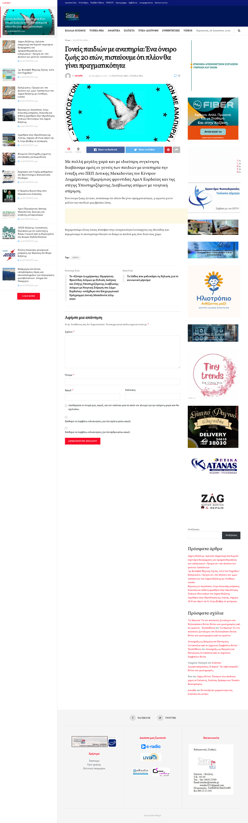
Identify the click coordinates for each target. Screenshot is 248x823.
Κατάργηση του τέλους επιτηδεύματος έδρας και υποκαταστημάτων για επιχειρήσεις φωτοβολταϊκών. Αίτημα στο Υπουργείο (36, 275)
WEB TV (110, 3)
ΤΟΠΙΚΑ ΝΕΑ (96, 30)
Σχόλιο (70, 332)
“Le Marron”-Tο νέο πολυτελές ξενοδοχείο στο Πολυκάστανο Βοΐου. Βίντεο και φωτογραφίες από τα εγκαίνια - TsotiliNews (214, 624)
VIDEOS (188, 30)
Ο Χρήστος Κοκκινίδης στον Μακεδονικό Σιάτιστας (32, 192)
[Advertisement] (126, 216)
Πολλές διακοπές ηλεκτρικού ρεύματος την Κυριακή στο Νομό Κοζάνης (34, 253)
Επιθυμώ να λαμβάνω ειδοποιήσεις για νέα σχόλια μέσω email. (98, 421)
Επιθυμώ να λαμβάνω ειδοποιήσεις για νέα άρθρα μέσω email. (97, 432)
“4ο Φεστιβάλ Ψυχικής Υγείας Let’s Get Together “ (36, 71)
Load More (28, 296)
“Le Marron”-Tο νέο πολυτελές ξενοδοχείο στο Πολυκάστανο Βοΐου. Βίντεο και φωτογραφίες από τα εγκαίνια (214, 632)
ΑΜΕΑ (75, 257)
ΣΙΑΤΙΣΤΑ (129, 30)
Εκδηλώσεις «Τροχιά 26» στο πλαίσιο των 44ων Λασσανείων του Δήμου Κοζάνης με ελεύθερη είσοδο (36, 92)
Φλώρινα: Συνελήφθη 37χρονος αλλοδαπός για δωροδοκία (34, 156)
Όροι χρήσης (94, 764)
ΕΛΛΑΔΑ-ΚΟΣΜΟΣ (75, 30)
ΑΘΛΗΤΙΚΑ (114, 30)
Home (68, 40)
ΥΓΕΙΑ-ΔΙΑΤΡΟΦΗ (148, 30)
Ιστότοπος (130, 390)
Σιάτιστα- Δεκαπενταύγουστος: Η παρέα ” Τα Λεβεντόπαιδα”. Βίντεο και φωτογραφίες (213, 666)
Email (69, 390)
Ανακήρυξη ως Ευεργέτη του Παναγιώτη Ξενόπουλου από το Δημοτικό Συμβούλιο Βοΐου (211, 653)
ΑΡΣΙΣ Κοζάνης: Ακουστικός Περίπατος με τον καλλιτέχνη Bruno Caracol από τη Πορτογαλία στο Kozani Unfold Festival (36, 232)
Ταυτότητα (94, 761)
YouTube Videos (97, 3)
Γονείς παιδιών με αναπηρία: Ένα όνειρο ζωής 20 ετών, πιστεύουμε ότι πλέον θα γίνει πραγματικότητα (26, 23)
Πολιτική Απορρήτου (94, 768)
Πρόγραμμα (121, 3)
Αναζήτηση (193, 529)
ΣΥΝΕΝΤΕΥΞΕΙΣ (171, 30)
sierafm (79, 76)
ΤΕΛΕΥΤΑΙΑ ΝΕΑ (80, 40)
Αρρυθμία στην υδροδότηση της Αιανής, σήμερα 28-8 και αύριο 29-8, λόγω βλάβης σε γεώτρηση (36, 138)
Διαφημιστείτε (146, 3)
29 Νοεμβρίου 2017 (98, 76)
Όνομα (69, 375)
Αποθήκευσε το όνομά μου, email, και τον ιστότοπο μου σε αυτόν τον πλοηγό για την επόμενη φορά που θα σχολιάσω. (123, 407)
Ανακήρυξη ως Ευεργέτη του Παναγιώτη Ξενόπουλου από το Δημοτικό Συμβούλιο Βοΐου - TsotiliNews (213, 645)
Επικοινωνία (161, 3)
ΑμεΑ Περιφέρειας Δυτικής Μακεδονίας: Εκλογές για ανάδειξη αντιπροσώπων (32, 212)
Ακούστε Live (71, 3)
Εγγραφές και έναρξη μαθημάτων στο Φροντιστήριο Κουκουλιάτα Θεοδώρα (35, 175)
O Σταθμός (83, 3)
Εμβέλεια (133, 3)
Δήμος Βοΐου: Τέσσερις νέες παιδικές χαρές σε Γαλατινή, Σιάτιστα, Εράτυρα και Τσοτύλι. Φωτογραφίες (214, 680)
